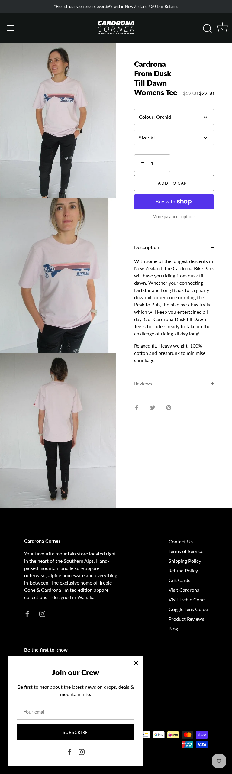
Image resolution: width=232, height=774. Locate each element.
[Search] (207, 28)
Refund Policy (183, 570)
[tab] (174, 315)
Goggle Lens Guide (188, 609)
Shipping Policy (185, 561)
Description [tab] (146, 247)
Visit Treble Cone (187, 599)
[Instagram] (82, 751)
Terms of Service (186, 551)
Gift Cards (179, 580)
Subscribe (75, 732)
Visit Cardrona (184, 590)
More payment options (174, 216)
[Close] (136, 663)
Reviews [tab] (143, 383)
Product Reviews (186, 619)
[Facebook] (69, 751)
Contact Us (181, 541)
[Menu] (10, 27)
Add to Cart (174, 183)
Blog (173, 628)
